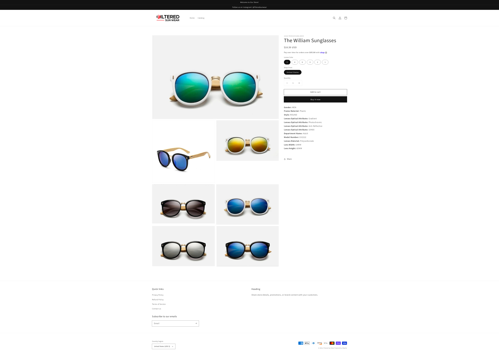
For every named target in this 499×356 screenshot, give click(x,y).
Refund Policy (158, 299)
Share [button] (289, 159)
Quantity (287, 78)
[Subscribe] (196, 323)
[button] (334, 18)
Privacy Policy (157, 295)
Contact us (156, 308)
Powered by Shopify (340, 348)
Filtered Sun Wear (328, 348)
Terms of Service (159, 304)
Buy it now (315, 99)
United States (293, 72)
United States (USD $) (162, 346)
